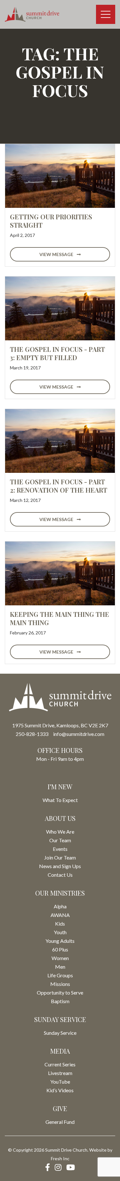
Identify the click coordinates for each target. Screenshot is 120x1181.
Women (60, 958)
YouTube (60, 1082)
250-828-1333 (32, 734)
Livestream (60, 1073)
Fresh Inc (60, 1158)
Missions (60, 984)
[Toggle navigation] (105, 14)
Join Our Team (60, 857)
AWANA (60, 915)
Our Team (60, 840)
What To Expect (60, 800)
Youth (60, 932)
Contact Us (60, 875)
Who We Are (60, 832)
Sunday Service (60, 1033)
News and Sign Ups (60, 866)
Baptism (60, 1001)
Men (60, 967)
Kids (60, 923)
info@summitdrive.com (78, 734)
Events (60, 849)
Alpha (60, 906)
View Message (56, 254)
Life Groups (60, 975)
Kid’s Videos (60, 1090)
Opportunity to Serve (60, 992)
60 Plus (60, 949)
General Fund (60, 1122)
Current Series (60, 1064)
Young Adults (60, 941)
